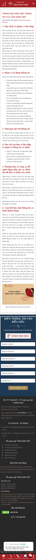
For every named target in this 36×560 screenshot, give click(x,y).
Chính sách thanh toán (11, 453)
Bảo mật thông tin (10, 458)
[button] (33, 4)
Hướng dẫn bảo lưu (11, 450)
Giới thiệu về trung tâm (11, 445)
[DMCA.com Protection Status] (10, 512)
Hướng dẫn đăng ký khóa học (14, 447)
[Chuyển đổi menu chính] (4, 4)
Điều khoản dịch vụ (10, 455)
